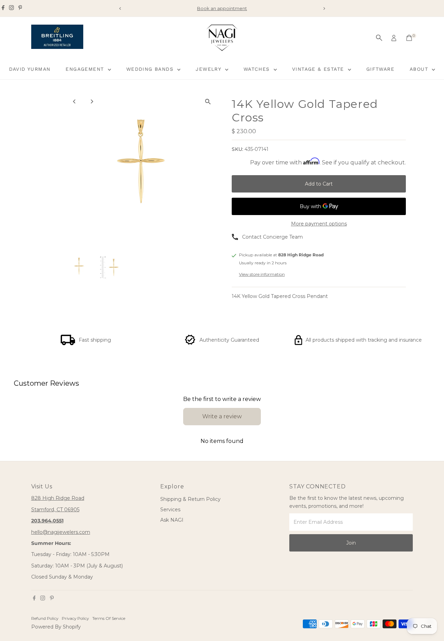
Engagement (86, 69)
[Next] (324, 8)
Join (351, 543)
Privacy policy (75, 618)
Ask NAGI (171, 520)
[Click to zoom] (208, 101)
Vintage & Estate (319, 69)
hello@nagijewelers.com (60, 532)
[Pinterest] (20, 8)
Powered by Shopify (56, 627)
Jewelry (209, 69)
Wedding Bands (151, 69)
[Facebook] (3, 8)
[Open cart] (409, 38)
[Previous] (120, 8)
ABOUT (420, 69)
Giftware (380, 69)
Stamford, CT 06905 (55, 509)
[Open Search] (379, 38)
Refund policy (44, 618)
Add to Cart (319, 184)
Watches (258, 69)
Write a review (222, 416)
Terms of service (108, 618)
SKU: (237, 149)
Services (170, 509)
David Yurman (30, 69)
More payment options (319, 224)
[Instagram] (11, 8)
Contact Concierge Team (272, 237)
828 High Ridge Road (57, 498)
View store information (262, 274)
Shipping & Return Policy (190, 499)
